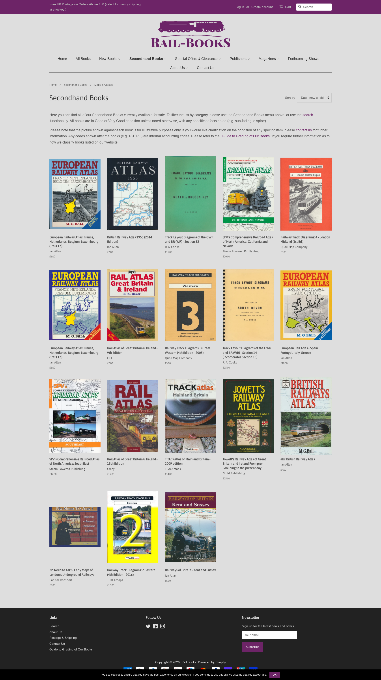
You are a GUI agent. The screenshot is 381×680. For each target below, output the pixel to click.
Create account (262, 7)
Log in (239, 7)
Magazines (268, 59)
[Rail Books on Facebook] (155, 627)
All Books (83, 59)
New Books (108, 59)
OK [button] (274, 674)
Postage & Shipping (63, 637)
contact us (304, 130)
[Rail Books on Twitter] (148, 627)
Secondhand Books (146, 59)
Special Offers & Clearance (197, 59)
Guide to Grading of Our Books (246, 136)
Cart (288, 7)
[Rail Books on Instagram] (162, 627)
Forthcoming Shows (303, 59)
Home (62, 59)
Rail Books (188, 662)
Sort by (290, 97)
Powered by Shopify (212, 662)
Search (54, 626)
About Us (178, 68)
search (308, 115)
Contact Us (205, 68)
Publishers (238, 59)
